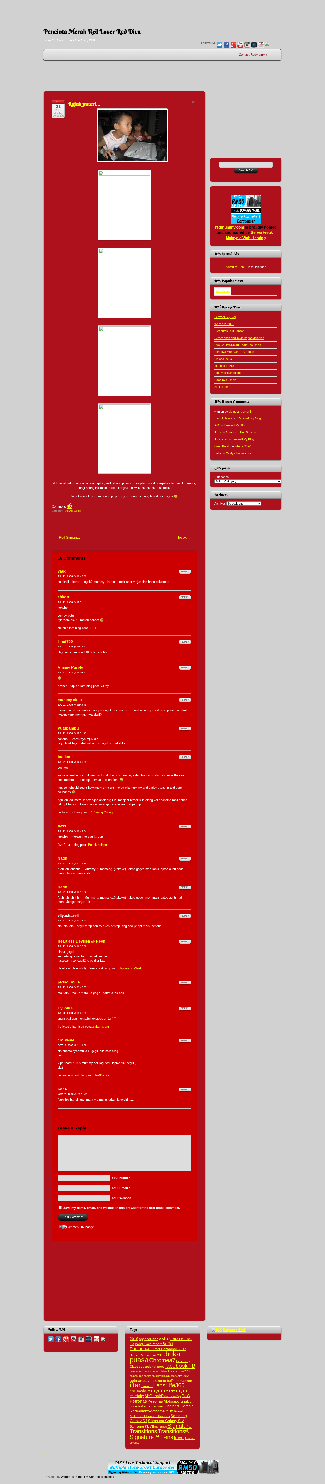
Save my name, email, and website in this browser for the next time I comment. (121, 1208)
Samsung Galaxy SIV (166, 1421)
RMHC (168, 1411)
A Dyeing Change (102, 812)
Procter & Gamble (179, 1406)
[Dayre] (267, 44)
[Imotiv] (261, 45)
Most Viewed (223, 291)
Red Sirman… (69, 537)
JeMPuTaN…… (105, 1075)
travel (179, 1437)
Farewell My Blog (225, 317)
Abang (69, 510)
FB (191, 1366)
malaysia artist (159, 1391)
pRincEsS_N (69, 982)
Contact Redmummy (253, 55)
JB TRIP (96, 628)
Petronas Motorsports (165, 1401)
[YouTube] (240, 45)
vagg (62, 571)
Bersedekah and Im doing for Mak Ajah (239, 338)
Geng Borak (222, 446)
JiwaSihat (220, 439)
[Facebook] (226, 45)
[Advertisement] (162, 10)
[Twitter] (219, 45)
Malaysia (138, 1390)
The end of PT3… (225, 365)
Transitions (143, 1431)
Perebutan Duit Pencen (229, 330)
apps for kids (148, 1339)
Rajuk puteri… (84, 104)
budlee (64, 757)
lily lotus (65, 1008)
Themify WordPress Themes (96, 1476)
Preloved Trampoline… (229, 372)
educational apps (151, 1366)
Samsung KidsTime (144, 1426)
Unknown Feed (234, 1330)
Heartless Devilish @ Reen (81, 941)
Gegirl (77, 510)
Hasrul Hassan (224, 418)
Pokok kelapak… (100, 845)
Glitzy (105, 686)
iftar (135, 1385)
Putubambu (68, 728)
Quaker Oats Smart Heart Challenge (237, 344)
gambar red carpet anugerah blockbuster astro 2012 (160, 1371)
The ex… (183, 537)
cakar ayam (101, 1026)
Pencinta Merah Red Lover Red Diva (92, 31)
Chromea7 (162, 1360)
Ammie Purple (70, 667)
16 (69, 505)
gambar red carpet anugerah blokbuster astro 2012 (159, 1375)
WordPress (68, 1476)
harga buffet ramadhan (174, 1380)
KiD (216, 425)
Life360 (175, 1385)
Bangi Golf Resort (148, 1344)
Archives (220, 503)
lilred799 (65, 642)
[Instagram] (247, 45)
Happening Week (130, 968)
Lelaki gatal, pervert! (238, 411)
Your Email (120, 1188)
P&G (186, 1396)
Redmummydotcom (146, 1411)
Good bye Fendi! (225, 379)
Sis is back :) (222, 386)
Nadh (62, 858)
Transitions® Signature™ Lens (159, 1434)
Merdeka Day (173, 1396)
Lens (159, 1385)
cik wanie (66, 1040)
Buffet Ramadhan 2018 (147, 1355)
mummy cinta (70, 700)
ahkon (63, 597)
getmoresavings (143, 1380)
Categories (221, 476)
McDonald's (155, 1396)
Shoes (163, 1426)
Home (276, 54)
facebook (176, 1366)
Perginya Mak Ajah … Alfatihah (234, 351)
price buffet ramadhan (146, 1406)
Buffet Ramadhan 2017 (168, 1349)
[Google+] (233, 45)
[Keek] (254, 45)
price (188, 1401)
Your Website (121, 1198)
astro (164, 1338)
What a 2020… (224, 324)
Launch (147, 1386)
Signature (179, 1425)
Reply (185, 571)
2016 (134, 1339)
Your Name (120, 1178)
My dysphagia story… (240, 453)
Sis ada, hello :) (224, 358)
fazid (62, 826)
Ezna (217, 432)
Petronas (138, 1401)
